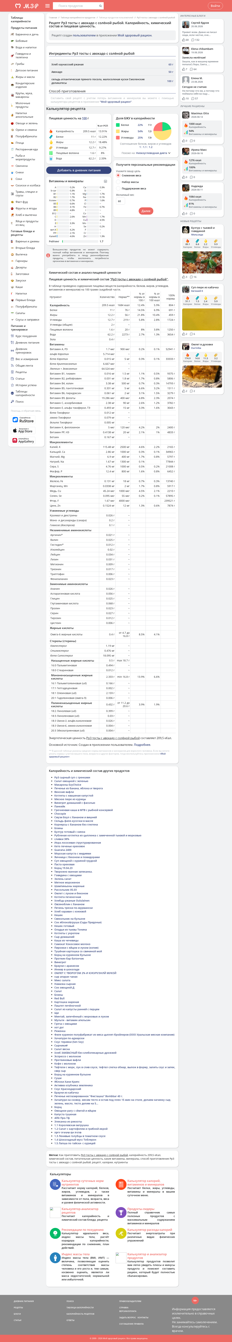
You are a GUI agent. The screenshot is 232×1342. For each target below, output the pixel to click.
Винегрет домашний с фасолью (74, 802)
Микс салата (62, 980)
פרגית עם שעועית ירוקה (67, 1132)
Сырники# (61, 1045)
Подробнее (142, 745)
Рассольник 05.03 (65, 889)
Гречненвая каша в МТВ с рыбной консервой (83, 810)
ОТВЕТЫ (70, 1320)
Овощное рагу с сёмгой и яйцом (75, 1110)
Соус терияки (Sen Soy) (69, 1042)
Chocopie (60, 813)
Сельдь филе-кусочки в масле (73, 821)
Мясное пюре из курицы (70, 799)
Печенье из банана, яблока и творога (78, 788)
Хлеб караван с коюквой (70, 911)
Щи (56, 1013)
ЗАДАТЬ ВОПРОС (127, 1317)
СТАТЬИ (17, 1320)
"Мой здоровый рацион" (116, 101)
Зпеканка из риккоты (68, 1121)
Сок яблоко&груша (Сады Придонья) (78, 922)
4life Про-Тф (62, 1118)
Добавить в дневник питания (79, 170)
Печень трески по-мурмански (73, 908)
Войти (215, 6)
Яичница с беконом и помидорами (77, 857)
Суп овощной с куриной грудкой (75, 860)
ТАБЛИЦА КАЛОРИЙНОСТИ (80, 1307)
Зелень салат (62, 879)
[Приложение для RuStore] (26, 419)
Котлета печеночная (67, 897)
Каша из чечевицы (66, 940)
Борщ (58, 1107)
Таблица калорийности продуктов (78, 17)
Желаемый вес (125, 195)
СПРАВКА (123, 1307)
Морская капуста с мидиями (72, 853)
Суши (57, 1078)
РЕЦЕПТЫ (18, 1307)
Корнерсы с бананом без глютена (76, 824)
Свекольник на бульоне (69, 918)
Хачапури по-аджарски (69, 1038)
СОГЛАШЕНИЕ (126, 1323)
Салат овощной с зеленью (71, 781)
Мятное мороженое (67, 882)
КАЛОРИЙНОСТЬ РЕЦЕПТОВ (80, 1313)
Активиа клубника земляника (73, 1085)
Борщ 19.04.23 (63, 868)
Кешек (58, 915)
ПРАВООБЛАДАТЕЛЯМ (130, 1301)
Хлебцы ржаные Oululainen (72, 900)
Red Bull (59, 998)
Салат (58, 991)
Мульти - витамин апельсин (72, 1020)
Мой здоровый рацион (135, 35)
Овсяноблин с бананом (69, 904)
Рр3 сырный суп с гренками (72, 777)
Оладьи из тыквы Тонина (70, 929)
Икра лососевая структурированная (77, 842)
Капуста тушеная (65, 1114)
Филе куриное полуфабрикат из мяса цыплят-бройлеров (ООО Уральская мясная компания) (114, 1034)
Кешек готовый (64, 926)
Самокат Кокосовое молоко (72, 944)
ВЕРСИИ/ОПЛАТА (127, 1311)
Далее (146, 211)
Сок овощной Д (64, 987)
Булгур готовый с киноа (69, 831)
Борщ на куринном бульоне (72, 955)
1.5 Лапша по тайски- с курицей (74, 1143)
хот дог (59, 1027)
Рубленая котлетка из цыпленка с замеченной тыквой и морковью (97, 835)
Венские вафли (64, 792)
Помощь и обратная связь (26, 410)
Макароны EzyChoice (67, 784)
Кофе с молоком (65, 1063)
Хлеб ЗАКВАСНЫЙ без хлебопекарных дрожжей (85, 1052)
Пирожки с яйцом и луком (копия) (76, 947)
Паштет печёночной (67, 1005)
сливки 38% (61, 839)
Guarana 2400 (62, 850)
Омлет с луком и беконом (71, 893)
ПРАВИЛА (139, 1323)
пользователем (84, 35)
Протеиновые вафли (67, 1060)
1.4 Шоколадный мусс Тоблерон (75, 1139)
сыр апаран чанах (66, 976)
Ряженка (59, 1031)
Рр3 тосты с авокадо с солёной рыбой (156, 17)
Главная (53, 17)
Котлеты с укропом (66, 933)
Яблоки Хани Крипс (67, 1081)
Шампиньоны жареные (69, 886)
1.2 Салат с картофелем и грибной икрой (80, 1128)
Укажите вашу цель (128, 171)
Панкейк (59, 806)
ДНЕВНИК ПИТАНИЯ (24, 1301)
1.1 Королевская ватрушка (71, 1125)
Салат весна (62, 1049)
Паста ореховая (64, 864)
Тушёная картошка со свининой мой (78, 951)
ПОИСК (70, 1301)
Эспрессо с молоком (67, 1056)
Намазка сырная (65, 984)
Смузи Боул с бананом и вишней (75, 817)
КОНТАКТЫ (143, 1317)
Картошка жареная (66, 1002)
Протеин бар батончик (69, 958)
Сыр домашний (64, 936)
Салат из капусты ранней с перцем (76, 1009)
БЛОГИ (17, 1313)
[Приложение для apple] (26, 430)
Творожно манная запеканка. (73, 871)
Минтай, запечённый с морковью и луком (81, 1016)
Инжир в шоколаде (66, 969)
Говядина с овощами (68, 875)
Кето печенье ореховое (69, 846)
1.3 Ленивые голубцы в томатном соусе (79, 1136)
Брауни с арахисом (66, 965)
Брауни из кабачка (66, 1092)
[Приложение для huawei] (26, 440)
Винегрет (60, 962)
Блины (58, 828)
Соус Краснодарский (67, 1089)
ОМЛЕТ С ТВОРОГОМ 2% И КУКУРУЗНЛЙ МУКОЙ (85, 973)
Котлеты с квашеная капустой (73, 795)
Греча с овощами (65, 1023)
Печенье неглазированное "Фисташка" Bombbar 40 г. (88, 1096)
